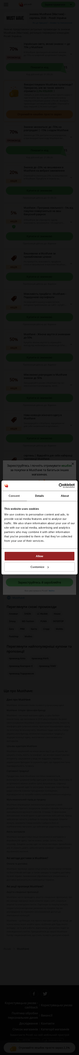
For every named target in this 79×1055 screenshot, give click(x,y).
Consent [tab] (14, 495)
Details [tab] (39, 495)
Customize (37, 566)
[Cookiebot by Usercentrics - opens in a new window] (59, 485)
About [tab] (65, 495)
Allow (39, 556)
